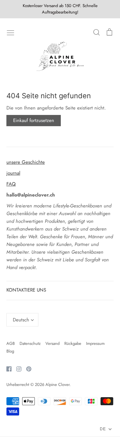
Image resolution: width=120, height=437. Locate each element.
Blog (10, 351)
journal (13, 173)
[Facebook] (7, 368)
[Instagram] (16, 368)
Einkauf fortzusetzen (33, 120)
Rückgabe (72, 343)
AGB (10, 343)
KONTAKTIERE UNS (26, 289)
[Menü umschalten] (10, 32)
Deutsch (21, 319)
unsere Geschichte (25, 162)
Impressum (95, 343)
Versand (52, 343)
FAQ (11, 184)
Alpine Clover (57, 384)
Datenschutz (30, 343)
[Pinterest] (26, 368)
